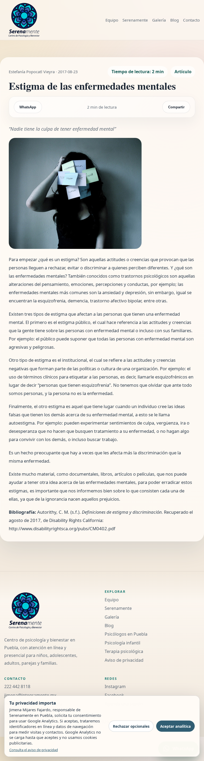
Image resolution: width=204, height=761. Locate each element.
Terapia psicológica (124, 651)
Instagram (115, 686)
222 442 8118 (17, 686)
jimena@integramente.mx (30, 695)
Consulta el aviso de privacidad (33, 749)
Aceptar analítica (175, 726)
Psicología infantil (122, 643)
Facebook (114, 695)
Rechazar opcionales (131, 726)
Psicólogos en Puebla (126, 634)
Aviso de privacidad (124, 660)
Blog (174, 20)
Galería (159, 20)
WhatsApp (27, 107)
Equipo (111, 20)
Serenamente (135, 20)
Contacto (191, 20)
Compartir (176, 107)
